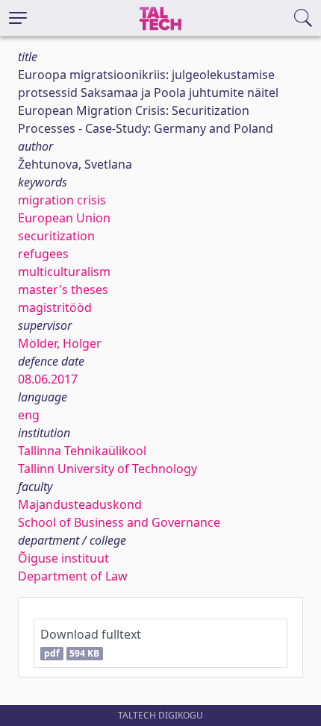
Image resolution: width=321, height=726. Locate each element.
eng (29, 415)
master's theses (63, 289)
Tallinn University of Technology (107, 468)
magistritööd (55, 307)
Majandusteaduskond (80, 504)
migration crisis (62, 200)
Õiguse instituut (63, 558)
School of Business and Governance (119, 522)
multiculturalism (64, 271)
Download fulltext (90, 643)
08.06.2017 (48, 379)
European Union (64, 218)
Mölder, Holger (60, 343)
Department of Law (73, 576)
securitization (56, 236)
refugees (43, 253)
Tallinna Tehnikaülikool (82, 450)
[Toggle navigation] (18, 18)
